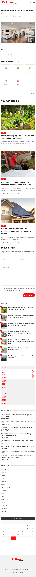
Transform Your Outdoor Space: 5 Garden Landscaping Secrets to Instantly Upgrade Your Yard (17, 456)
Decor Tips (4, 470)
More (2, 493)
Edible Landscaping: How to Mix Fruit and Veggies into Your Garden (17, 137)
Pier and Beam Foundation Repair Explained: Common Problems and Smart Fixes (21, 341)
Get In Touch (20, 573)
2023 (4, 387)
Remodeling (4, 508)
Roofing (3, 511)
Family (3, 476)
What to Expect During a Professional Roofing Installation (19, 349)
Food (2, 479)
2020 (4, 397)
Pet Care (3, 502)
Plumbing (4, 505)
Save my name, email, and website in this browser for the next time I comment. (19, 289)
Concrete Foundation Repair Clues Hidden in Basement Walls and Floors (16, 183)
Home (3, 132)
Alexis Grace (7, 147)
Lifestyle (3, 490)
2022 (4, 390)
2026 (4, 367)
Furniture (3, 481)
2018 (4, 403)
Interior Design (5, 487)
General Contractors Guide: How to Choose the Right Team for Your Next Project (16, 231)
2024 (4, 384)
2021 (4, 394)
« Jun (2, 545)
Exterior (3, 473)
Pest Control (4, 499)
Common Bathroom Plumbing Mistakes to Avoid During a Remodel (21, 316)
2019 (4, 400)
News (2, 496)
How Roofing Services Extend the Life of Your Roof (20, 357)
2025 (4, 381)
